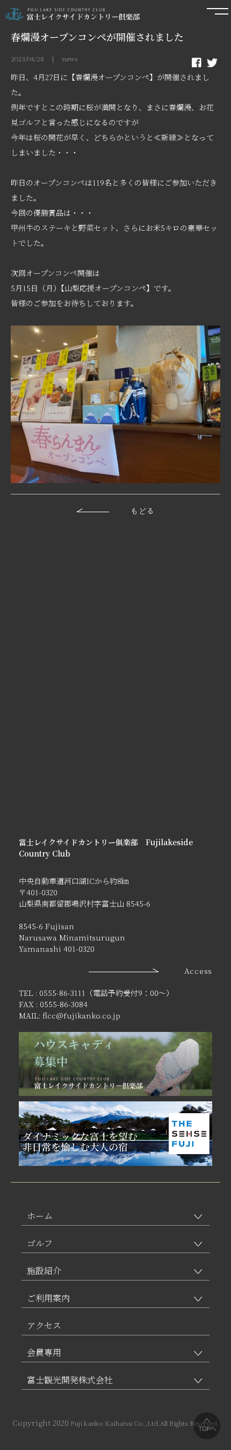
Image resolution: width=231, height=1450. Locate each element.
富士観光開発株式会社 (70, 1380)
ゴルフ (40, 1243)
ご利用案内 (48, 1298)
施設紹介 (44, 1270)
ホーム (40, 1215)
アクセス (44, 1325)
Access (198, 970)
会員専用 (44, 1352)
